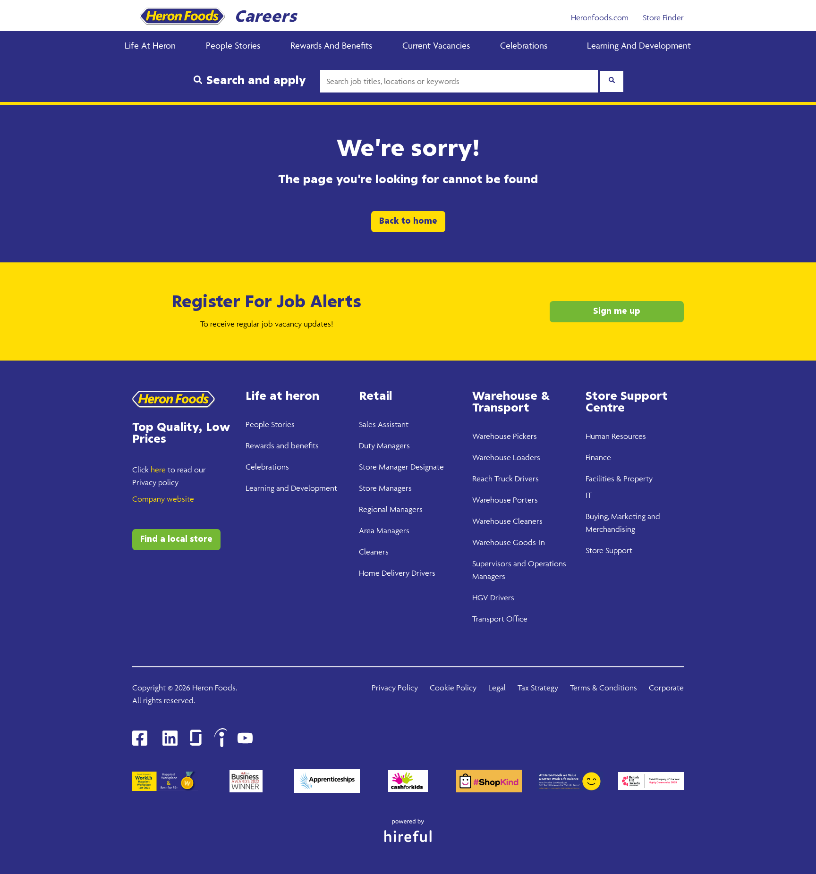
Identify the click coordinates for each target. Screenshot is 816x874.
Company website (163, 499)
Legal (497, 687)
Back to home (408, 221)
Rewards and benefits (282, 445)
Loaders (525, 457)
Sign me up (616, 311)
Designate (426, 466)
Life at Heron (150, 45)
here (158, 469)
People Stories (233, 45)
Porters (524, 499)
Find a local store (176, 539)
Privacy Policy (395, 687)
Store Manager (383, 466)
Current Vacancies (436, 45)
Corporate (666, 687)
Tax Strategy (538, 687)
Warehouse (491, 436)
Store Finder (663, 17)
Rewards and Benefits (331, 45)
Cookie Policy (453, 687)
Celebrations (523, 45)
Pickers (524, 436)
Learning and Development (639, 45)
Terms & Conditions (603, 687)
